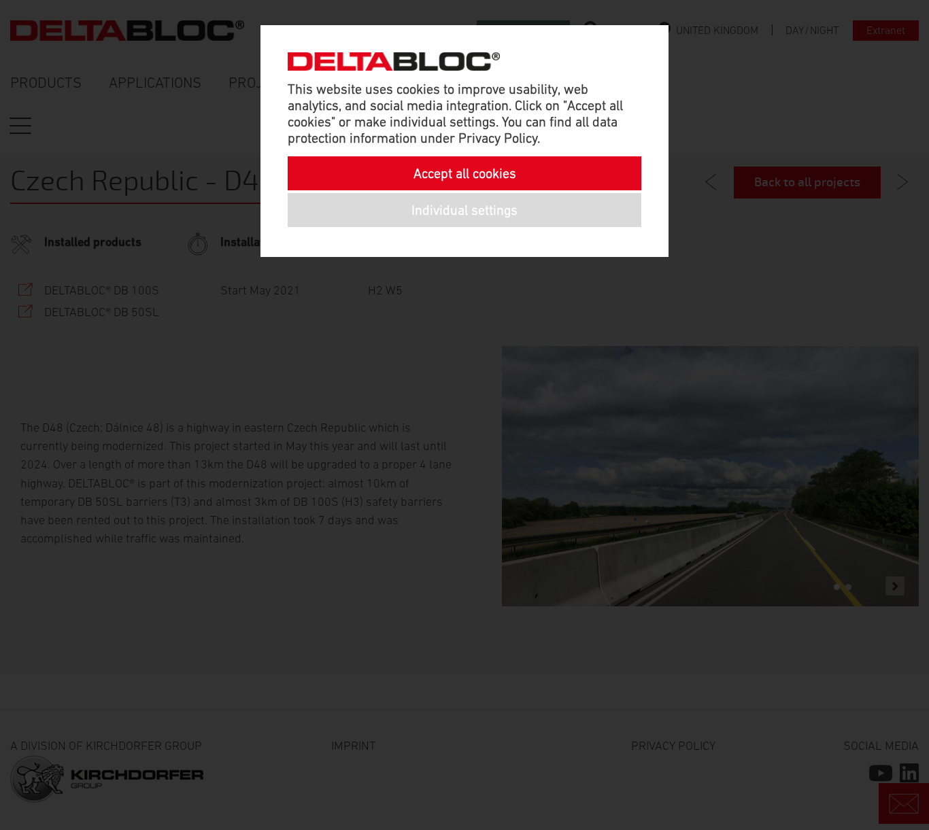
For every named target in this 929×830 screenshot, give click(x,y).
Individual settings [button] (464, 210)
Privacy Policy (497, 138)
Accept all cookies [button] (464, 173)
